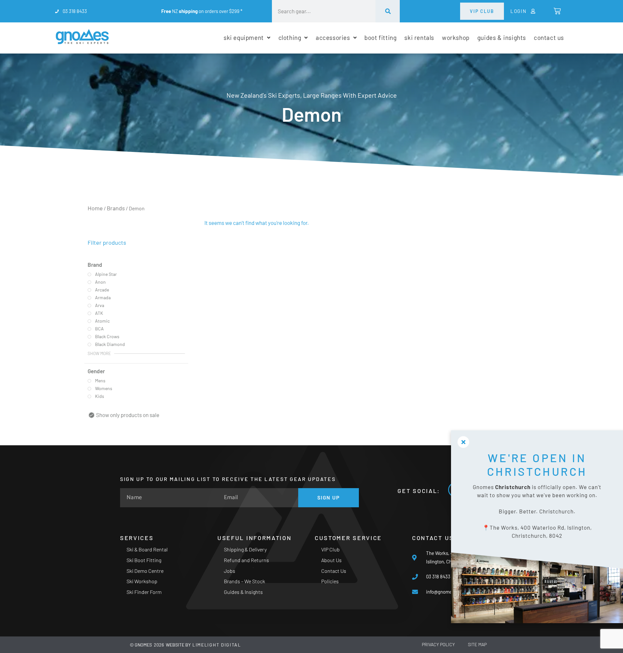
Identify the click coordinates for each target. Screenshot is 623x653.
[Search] (387, 11)
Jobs (229, 571)
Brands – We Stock (244, 581)
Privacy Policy (438, 644)
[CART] (556, 11)
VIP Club (330, 549)
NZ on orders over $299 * (201, 11)
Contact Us (333, 571)
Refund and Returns (246, 560)
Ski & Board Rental (147, 549)
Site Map (477, 644)
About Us (331, 560)
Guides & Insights (243, 592)
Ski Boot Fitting (144, 560)
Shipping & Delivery (245, 549)
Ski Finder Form (144, 592)
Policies (330, 581)
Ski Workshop (142, 581)
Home (95, 208)
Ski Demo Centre (145, 571)
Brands (116, 208)
